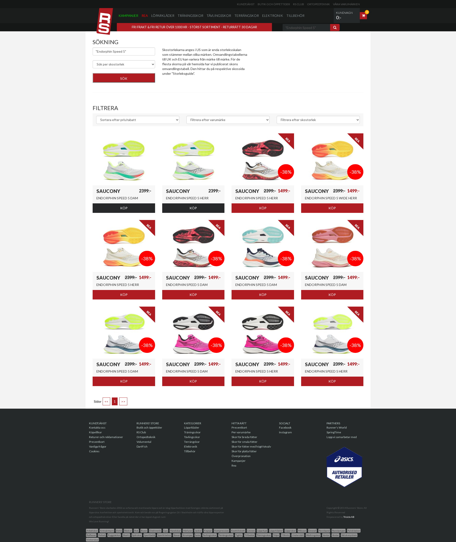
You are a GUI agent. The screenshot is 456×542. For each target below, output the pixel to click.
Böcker (128, 530)
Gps (165, 530)
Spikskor (137, 535)
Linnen (251, 530)
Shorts (126, 535)
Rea (145, 16)
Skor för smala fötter (244, 442)
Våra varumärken (346, 4)
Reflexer (91, 535)
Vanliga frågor (97, 446)
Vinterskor (92, 539)
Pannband (324, 530)
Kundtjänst (246, 4)
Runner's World (337, 427)
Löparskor (290, 530)
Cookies (94, 451)
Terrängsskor (226, 535)
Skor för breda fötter (244, 437)
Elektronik (272, 16)
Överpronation (241, 456)
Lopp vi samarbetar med (342, 437)
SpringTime (334, 432)
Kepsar (208, 530)
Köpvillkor (95, 432)
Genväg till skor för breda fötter (185, 85)
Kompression (221, 530)
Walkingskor (313, 535)
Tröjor (276, 535)
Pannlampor (338, 530)
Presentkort (96, 442)
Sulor (197, 535)
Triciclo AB (348, 516)
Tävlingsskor (219, 16)
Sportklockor (164, 535)
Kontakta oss (97, 427)
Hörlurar (187, 530)
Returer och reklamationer (106, 437)
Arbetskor (92, 530)
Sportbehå (149, 535)
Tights (238, 535)
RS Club (298, 4)
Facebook (285, 427)
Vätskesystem (349, 535)
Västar (335, 535)
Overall (312, 530)
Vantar (326, 535)
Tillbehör (295, 16)
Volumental (144, 442)
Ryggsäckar (114, 535)
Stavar (176, 535)
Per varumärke (241, 432)
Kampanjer (128, 16)
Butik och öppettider (274, 4)
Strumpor (187, 535)
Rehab (101, 535)
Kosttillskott (238, 530)
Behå (119, 530)
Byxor (144, 530)
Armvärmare (107, 530)
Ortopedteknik (318, 4)
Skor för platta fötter (244, 451)
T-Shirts (285, 535)
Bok (136, 530)
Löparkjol (262, 530)
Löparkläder (162, 16)
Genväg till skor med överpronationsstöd (192, 81)
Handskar (175, 530)
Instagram (285, 432)
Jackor (198, 530)
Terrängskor (246, 16)
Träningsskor (190, 16)
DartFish (142, 446)
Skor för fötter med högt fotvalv (251, 446)
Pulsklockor (353, 530)
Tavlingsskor (209, 535)
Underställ (298, 535)
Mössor (302, 530)
